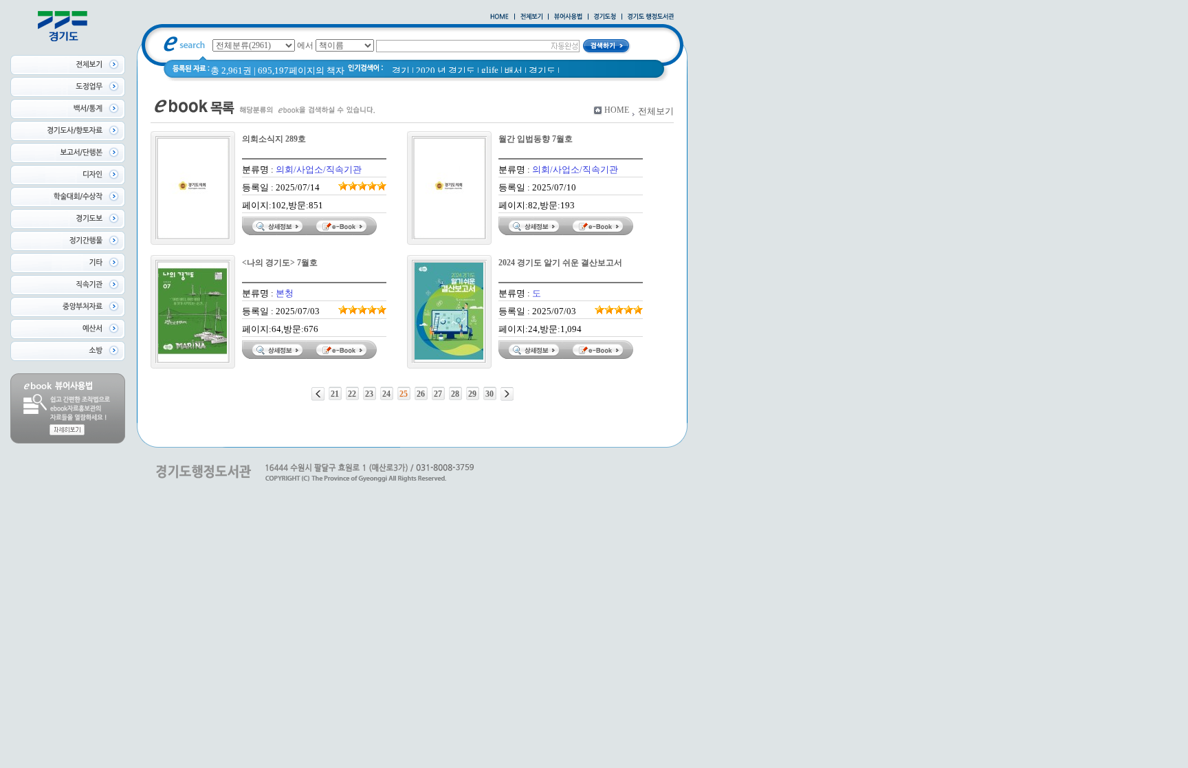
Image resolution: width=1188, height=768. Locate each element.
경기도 (542, 70)
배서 (513, 70)
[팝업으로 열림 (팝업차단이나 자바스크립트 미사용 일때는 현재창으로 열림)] (568, 17)
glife (489, 70)
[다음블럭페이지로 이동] (507, 394)
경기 (401, 70)
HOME (616, 110)
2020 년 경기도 (445, 70)
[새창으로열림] (605, 17)
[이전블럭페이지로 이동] (318, 394)
